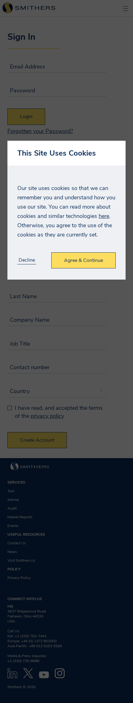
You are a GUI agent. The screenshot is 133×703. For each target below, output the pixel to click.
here (104, 216)
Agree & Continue (83, 260)
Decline (27, 260)
